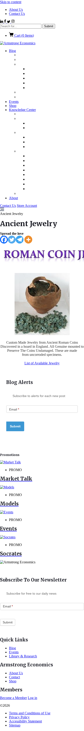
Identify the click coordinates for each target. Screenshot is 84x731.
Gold (35, 156)
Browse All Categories (41, 97)
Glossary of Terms (47, 128)
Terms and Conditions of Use (29, 713)
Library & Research (39, 151)
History (37, 175)
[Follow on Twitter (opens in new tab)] (9, 22)
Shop (12, 106)
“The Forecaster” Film (50, 137)
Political (38, 184)
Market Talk (33, 92)
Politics (28, 55)
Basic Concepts (44, 123)
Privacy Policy (19, 717)
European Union (46, 83)
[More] (28, 240)
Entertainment (44, 74)
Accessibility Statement (25, 721)
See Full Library (45, 189)
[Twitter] (12, 240)
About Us (16, 9)
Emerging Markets (48, 69)
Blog (12, 51)
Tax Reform (41, 179)
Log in (32, 698)
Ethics (36, 78)
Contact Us (17, 14)
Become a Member (13, 698)
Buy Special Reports (40, 194)
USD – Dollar (42, 165)
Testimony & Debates (50, 142)
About (13, 198)
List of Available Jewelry (42, 363)
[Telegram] (20, 240)
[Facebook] (4, 240)
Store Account (27, 206)
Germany (39, 88)
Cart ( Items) (23, 35)
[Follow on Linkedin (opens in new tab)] (2, 22)
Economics (32, 60)
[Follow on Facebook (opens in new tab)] (5, 22)
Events (14, 102)
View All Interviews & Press (55, 147)
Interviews (31, 133)
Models (28, 119)
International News (39, 64)
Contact (14, 677)
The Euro (39, 161)
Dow (35, 170)
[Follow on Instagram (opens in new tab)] (13, 22)
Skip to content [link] (10, 2)
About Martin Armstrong (44, 114)
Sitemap (14, 725)
